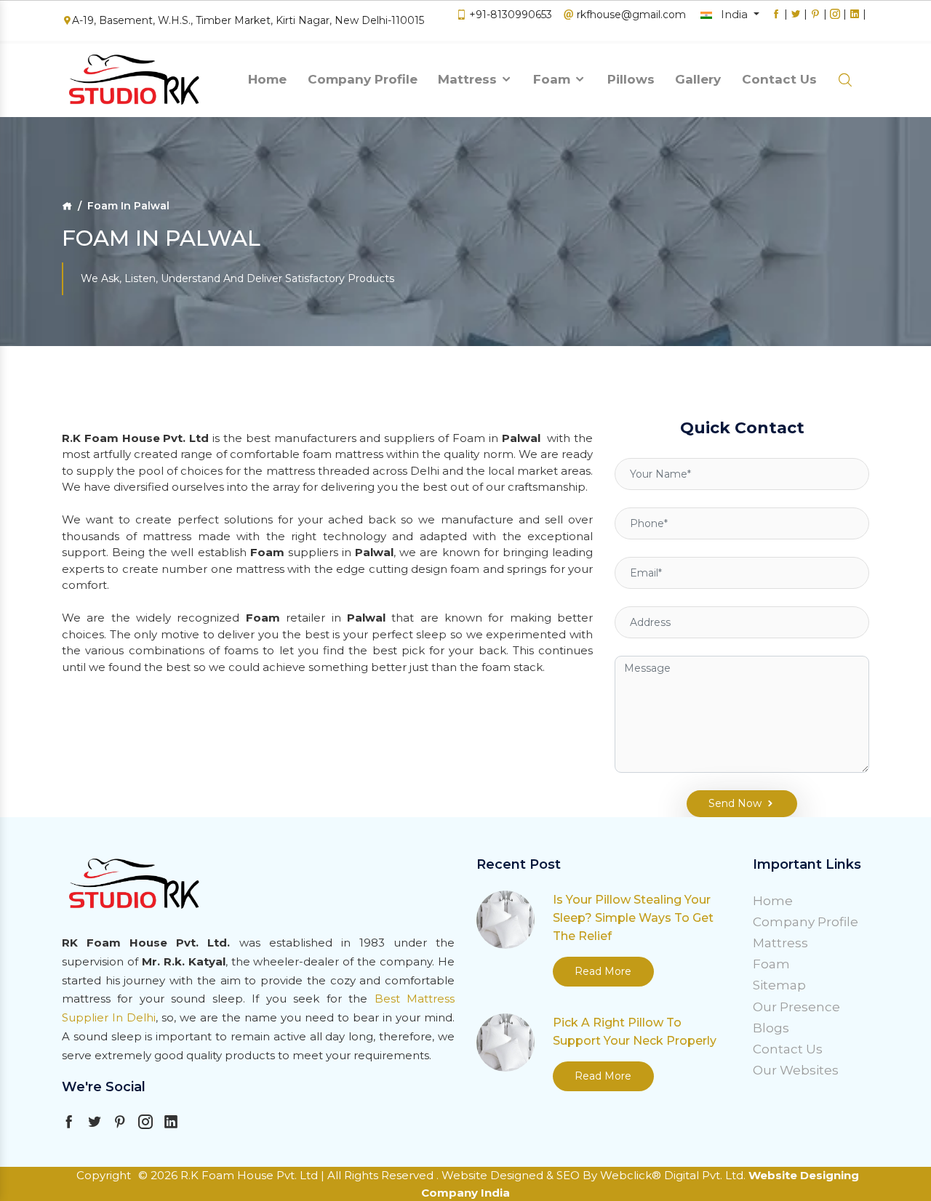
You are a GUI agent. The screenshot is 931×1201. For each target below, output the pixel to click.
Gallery (698, 79)
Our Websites (796, 1070)
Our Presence (796, 1007)
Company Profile (362, 79)
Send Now (735, 803)
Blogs (771, 1028)
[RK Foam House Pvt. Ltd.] (134, 80)
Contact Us (779, 79)
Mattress (469, 79)
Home (267, 79)
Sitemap (779, 985)
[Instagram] (835, 21)
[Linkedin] (855, 21)
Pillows (631, 79)
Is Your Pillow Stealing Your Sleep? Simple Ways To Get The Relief (633, 918)
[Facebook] (776, 21)
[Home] (67, 205)
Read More (603, 971)
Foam (553, 79)
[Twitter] (796, 21)
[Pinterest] (815, 21)
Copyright (103, 1175)
